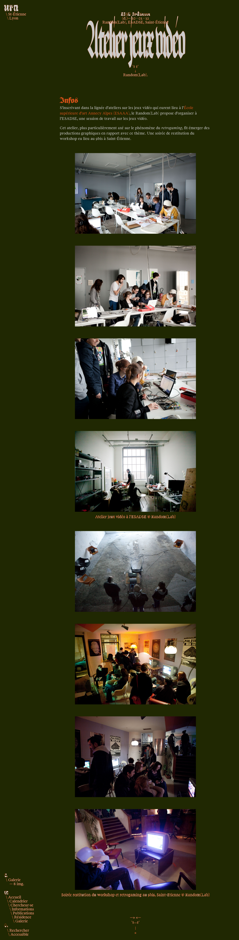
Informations (23, 908)
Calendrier (18, 900)
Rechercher (19, 930)
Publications (23, 912)
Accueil (14, 896)
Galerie (21, 920)
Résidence (22, 916)
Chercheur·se (21, 904)
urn (11, 6)
